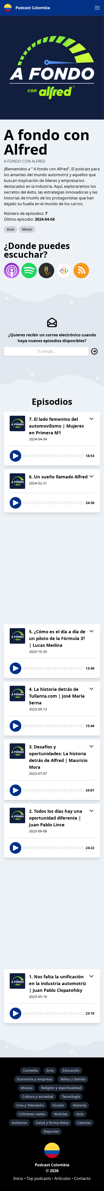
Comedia (30, 1070)
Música (26, 1087)
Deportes (51, 1131)
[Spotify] (29, 270)
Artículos (62, 1178)
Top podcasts (39, 1178)
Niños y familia (72, 1079)
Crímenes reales (32, 1114)
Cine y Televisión (30, 1105)
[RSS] (81, 270)
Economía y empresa (34, 1079)
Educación (70, 1070)
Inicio (18, 1178)
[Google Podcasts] (64, 270)
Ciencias (84, 1122)
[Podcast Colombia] (52, 1150)
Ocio (10, 229)
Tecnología (71, 1096)
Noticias (60, 1114)
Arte (50, 1070)
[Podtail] (46, 270)
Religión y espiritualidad (61, 1087)
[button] (97, 8)
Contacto (82, 1178)
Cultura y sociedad (37, 1096)
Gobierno (19, 1122)
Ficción (58, 1105)
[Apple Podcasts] (11, 270)
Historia (79, 1105)
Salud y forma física (52, 1122)
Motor (27, 229)
